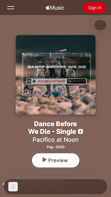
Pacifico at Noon (56, 139)
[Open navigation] (10, 7)
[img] (55, 7)
